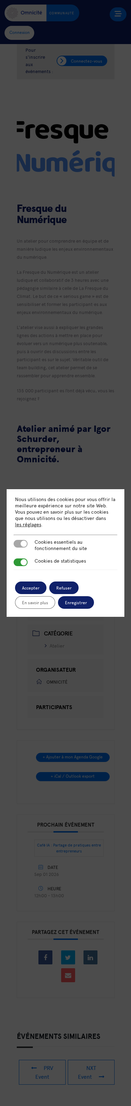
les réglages (28, 524)
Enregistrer (76, 602)
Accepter (30, 588)
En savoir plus (35, 602)
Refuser (64, 588)
